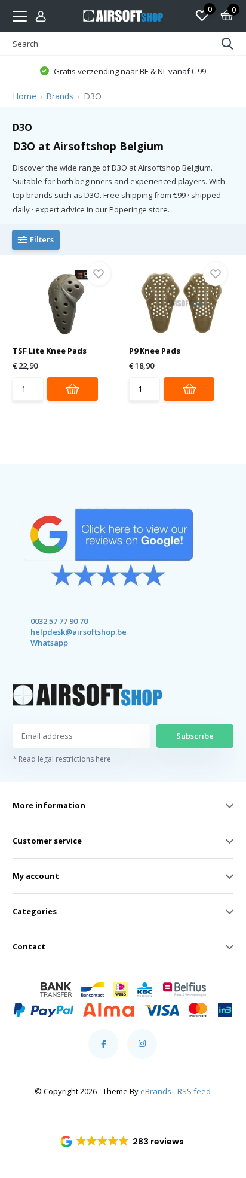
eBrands (155, 1091)
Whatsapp (49, 642)
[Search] (227, 44)
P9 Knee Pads (154, 350)
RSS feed (194, 1091)
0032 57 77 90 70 (59, 621)
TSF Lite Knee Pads (50, 350)
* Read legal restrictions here (62, 759)
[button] (123, 1141)
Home (24, 96)
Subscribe (195, 735)
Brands (59, 96)
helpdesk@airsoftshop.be (67, 631)
